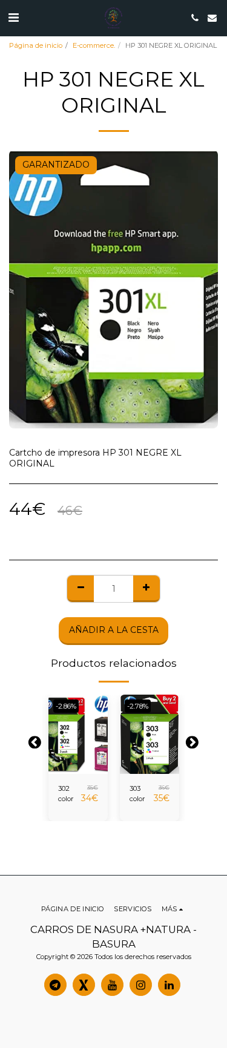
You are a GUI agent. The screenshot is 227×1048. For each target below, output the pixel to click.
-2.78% (137, 706)
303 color (137, 793)
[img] (78, 734)
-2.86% (66, 706)
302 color (66, 793)
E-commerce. (94, 45)
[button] (13, 17)
